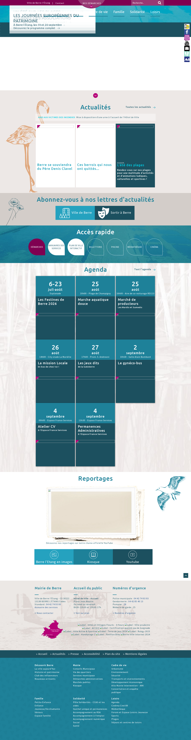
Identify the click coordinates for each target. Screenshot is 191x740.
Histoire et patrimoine (47, 672)
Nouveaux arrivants (45, 678)
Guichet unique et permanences (90, 709)
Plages (115, 719)
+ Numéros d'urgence (124, 613)
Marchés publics (81, 682)
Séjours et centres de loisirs (126, 722)
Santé (76, 725)
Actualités (57, 654)
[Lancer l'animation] (183, 88)
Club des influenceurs (46, 675)
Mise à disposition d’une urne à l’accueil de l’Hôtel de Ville (88, 117)
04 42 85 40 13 (135, 601)
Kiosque (93, 562)
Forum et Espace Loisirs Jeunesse (129, 712)
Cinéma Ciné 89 (119, 705)
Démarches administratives (88, 678)
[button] (95, 95)
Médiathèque (118, 709)
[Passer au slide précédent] (6, 56)
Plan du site (111, 654)
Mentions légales (135, 654)
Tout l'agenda (143, 269)
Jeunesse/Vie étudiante (47, 709)
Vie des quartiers (82, 672)
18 (125, 604)
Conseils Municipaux (84, 668)
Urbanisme (117, 668)
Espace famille (43, 715)
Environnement (119, 672)
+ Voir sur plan (81, 613)
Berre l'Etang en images (54, 562)
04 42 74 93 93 (141, 598)
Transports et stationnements (128, 678)
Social (76, 722)
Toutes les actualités (139, 107)
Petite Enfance (43, 702)
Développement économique (126, 682)
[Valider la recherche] (159, 3)
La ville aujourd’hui (45, 668)
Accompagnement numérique (89, 719)
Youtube (132, 562)
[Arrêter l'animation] (180, 88)
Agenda (115, 702)
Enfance (39, 705)
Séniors (39, 712)
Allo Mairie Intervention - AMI (127, 685)
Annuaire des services (46, 607)
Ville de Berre (82, 212)
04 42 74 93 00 (53, 604)
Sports (115, 715)
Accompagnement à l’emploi (88, 715)
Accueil (41, 654)
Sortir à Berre (121, 212)
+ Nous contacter (44, 613)
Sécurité (115, 675)
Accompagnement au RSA (87, 712)
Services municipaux (84, 675)
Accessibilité (91, 654)
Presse (73, 654)
